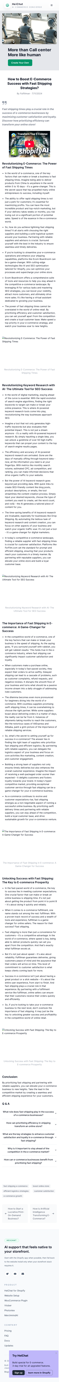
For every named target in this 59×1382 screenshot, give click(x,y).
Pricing (8, 1330)
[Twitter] (7, 1274)
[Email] (23, 1274)
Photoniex (9, 1310)
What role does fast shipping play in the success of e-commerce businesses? (28, 1113)
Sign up (19, 1372)
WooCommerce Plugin (15, 1300)
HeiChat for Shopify (14, 1290)
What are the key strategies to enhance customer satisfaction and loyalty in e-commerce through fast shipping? (28, 1137)
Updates (8, 1345)
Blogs (6, 1372)
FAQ (6, 1335)
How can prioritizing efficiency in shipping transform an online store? (28, 1124)
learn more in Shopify (39, 1372)
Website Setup (11, 1295)
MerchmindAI (11, 1315)
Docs (7, 1340)
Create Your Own (20, 62)
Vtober (8, 1305)
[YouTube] (15, 1274)
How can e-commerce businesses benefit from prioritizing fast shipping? (28, 1161)
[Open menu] (52, 5)
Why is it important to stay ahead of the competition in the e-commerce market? (28, 1150)
